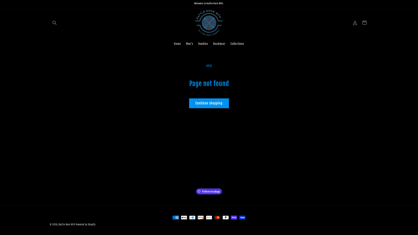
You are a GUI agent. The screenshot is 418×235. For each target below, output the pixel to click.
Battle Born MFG (67, 224)
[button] (54, 22)
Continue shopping (209, 103)
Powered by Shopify (86, 224)
